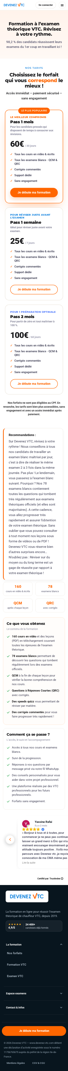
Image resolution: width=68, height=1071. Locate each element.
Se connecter (46, 5)
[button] (62, 5)
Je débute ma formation (34, 1030)
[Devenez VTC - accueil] (27, 896)
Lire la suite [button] (28, 862)
